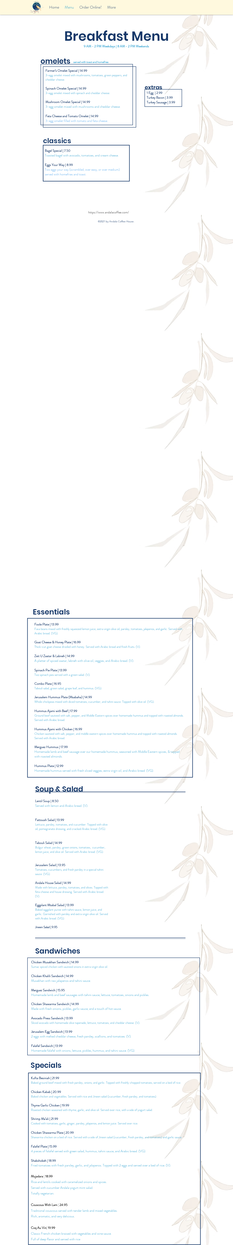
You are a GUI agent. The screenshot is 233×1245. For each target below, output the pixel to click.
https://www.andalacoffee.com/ (108, 212)
